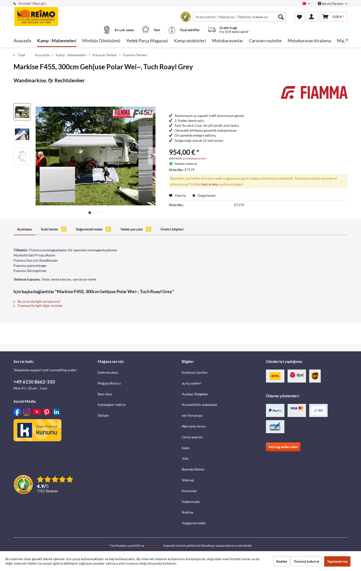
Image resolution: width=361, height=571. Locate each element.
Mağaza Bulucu (109, 383)
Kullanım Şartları (195, 372)
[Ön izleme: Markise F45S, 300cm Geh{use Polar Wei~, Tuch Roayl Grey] (22, 111)
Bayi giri (39, 3)
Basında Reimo (193, 469)
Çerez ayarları (192, 437)
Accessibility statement (199, 404)
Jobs (185, 458)
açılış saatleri (191, 383)
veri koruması (192, 415)
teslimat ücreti (154, 545)
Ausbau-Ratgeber (195, 394)
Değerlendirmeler (92, 229)
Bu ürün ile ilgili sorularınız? (38, 301)
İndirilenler (53, 229)
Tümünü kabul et (306, 561)
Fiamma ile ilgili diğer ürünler (40, 305)
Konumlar (189, 491)
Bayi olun (105, 394)
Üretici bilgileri (172, 229)
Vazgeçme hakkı (194, 523)
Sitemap (188, 480)
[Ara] (281, 17)
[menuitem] (239, 17)
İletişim (103, 415)
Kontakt (25, 3)
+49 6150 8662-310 (34, 382)
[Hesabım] (312, 17)
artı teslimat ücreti (194, 158)
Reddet (281, 561)
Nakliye (187, 512)
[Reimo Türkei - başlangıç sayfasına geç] (55, 14)
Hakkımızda (191, 502)
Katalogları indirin (112, 404)
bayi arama (209, 184)
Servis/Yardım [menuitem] (332, 3)
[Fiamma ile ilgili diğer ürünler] (314, 94)
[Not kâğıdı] (299, 17)
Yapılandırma (337, 561)
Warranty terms (194, 426)
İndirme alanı (108, 372)
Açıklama (24, 229)
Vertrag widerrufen (283, 447)
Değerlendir (206, 195)
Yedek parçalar (135, 229)
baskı (186, 448)
